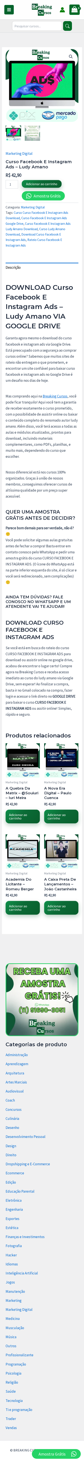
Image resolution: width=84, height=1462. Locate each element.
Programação (16, 1364)
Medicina (13, 1318)
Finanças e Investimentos (25, 1236)
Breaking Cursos (55, 396)
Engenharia (14, 1209)
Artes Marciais (16, 1082)
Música (11, 1337)
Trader (11, 1418)
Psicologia (13, 1373)
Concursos (14, 1109)
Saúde (11, 1391)
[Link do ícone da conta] (62, 9)
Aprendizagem (17, 1064)
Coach (10, 1100)
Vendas (11, 1427)
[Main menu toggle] (9, 9)
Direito (11, 1155)
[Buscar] (67, 26)
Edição (11, 1182)
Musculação (15, 1327)
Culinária (12, 1118)
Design (11, 1146)
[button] (71, 57)
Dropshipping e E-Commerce (28, 1164)
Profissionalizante (19, 1355)
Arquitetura (15, 1073)
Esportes (12, 1218)
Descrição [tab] (13, 267)
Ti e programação (19, 1409)
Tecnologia (14, 1400)
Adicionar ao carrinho (41, 184)
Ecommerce (15, 1173)
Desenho (12, 1127)
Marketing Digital (19, 153)
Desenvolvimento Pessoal (25, 1136)
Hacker (11, 1255)
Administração (17, 1054)
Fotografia (14, 1245)
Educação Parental (20, 1191)
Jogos (10, 1282)
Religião (12, 1382)
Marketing (14, 1300)
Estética (12, 1227)
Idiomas (12, 1264)
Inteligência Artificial (22, 1273)
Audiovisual (15, 1091)
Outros (11, 1346)
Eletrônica (14, 1200)
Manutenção (15, 1291)
